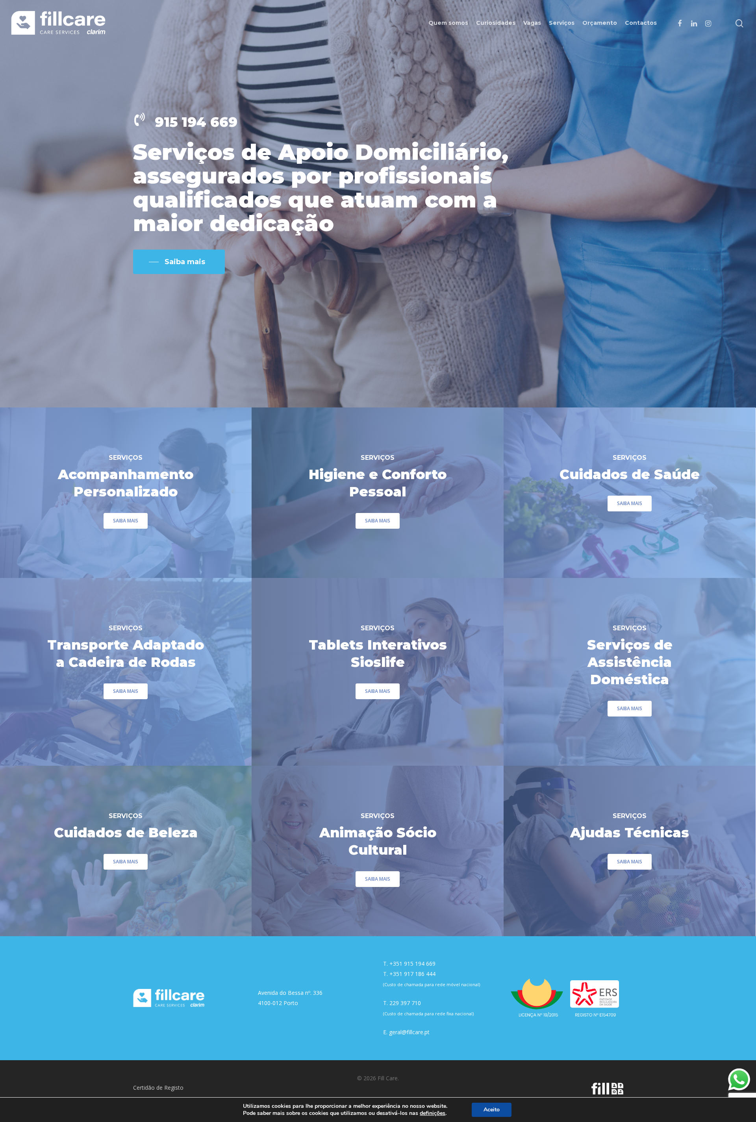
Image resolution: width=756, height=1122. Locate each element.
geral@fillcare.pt (409, 1032)
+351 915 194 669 (412, 963)
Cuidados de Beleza (126, 832)
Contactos (641, 22)
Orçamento (599, 22)
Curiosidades (495, 22)
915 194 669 (196, 122)
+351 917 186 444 (412, 974)
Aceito (492, 1109)
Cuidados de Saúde (630, 474)
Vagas (532, 22)
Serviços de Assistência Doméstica (630, 662)
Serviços (561, 22)
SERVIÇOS (126, 457)
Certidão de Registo (158, 1087)
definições (432, 1113)
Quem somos (448, 22)
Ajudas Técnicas (629, 832)
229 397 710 (405, 1003)
